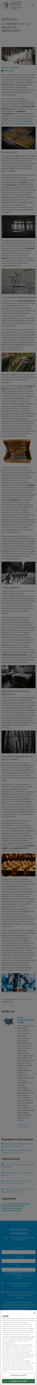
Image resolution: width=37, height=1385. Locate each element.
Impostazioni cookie (18, 1375)
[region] (18, 1347)
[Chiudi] (34, 1313)
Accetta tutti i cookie (18, 1381)
